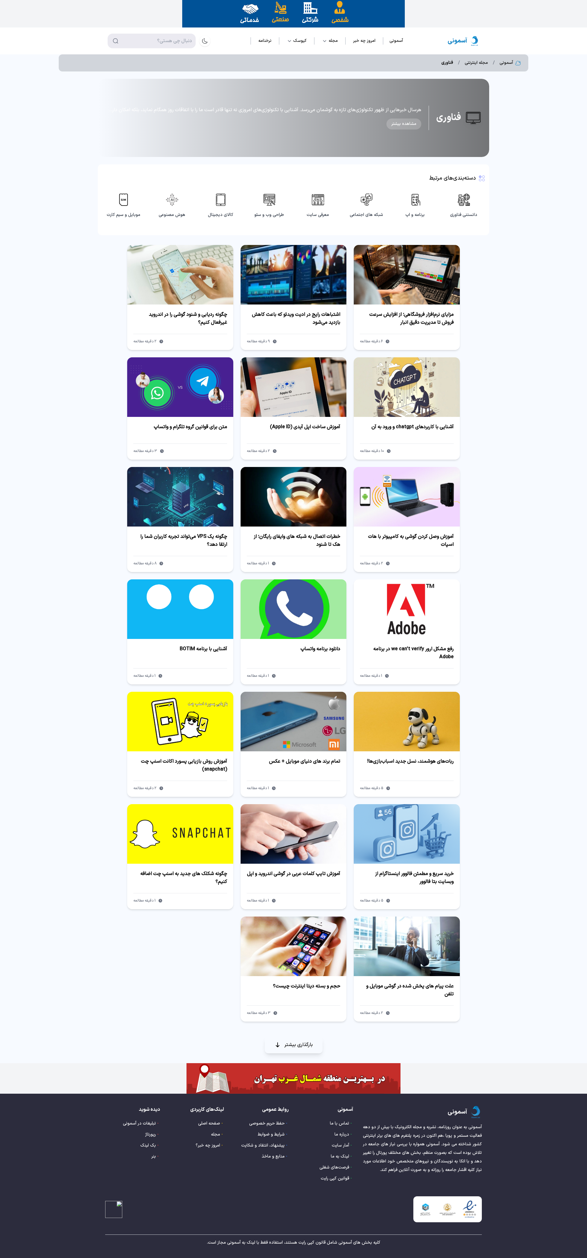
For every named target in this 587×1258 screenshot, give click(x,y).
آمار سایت (340, 1145)
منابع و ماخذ (273, 1156)
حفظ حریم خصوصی (267, 1123)
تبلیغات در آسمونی (139, 1123)
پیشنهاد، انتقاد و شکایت (263, 1145)
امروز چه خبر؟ (208, 1145)
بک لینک (148, 1145)
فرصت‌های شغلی (334, 1167)
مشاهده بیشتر (403, 124)
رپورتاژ (150, 1134)
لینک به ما (340, 1156)
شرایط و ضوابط (271, 1134)
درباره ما (341, 1134)
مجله (215, 1134)
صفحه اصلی (209, 1123)
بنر (153, 1156)
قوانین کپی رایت (335, 1178)
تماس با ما (339, 1123)
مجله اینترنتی (476, 63)
